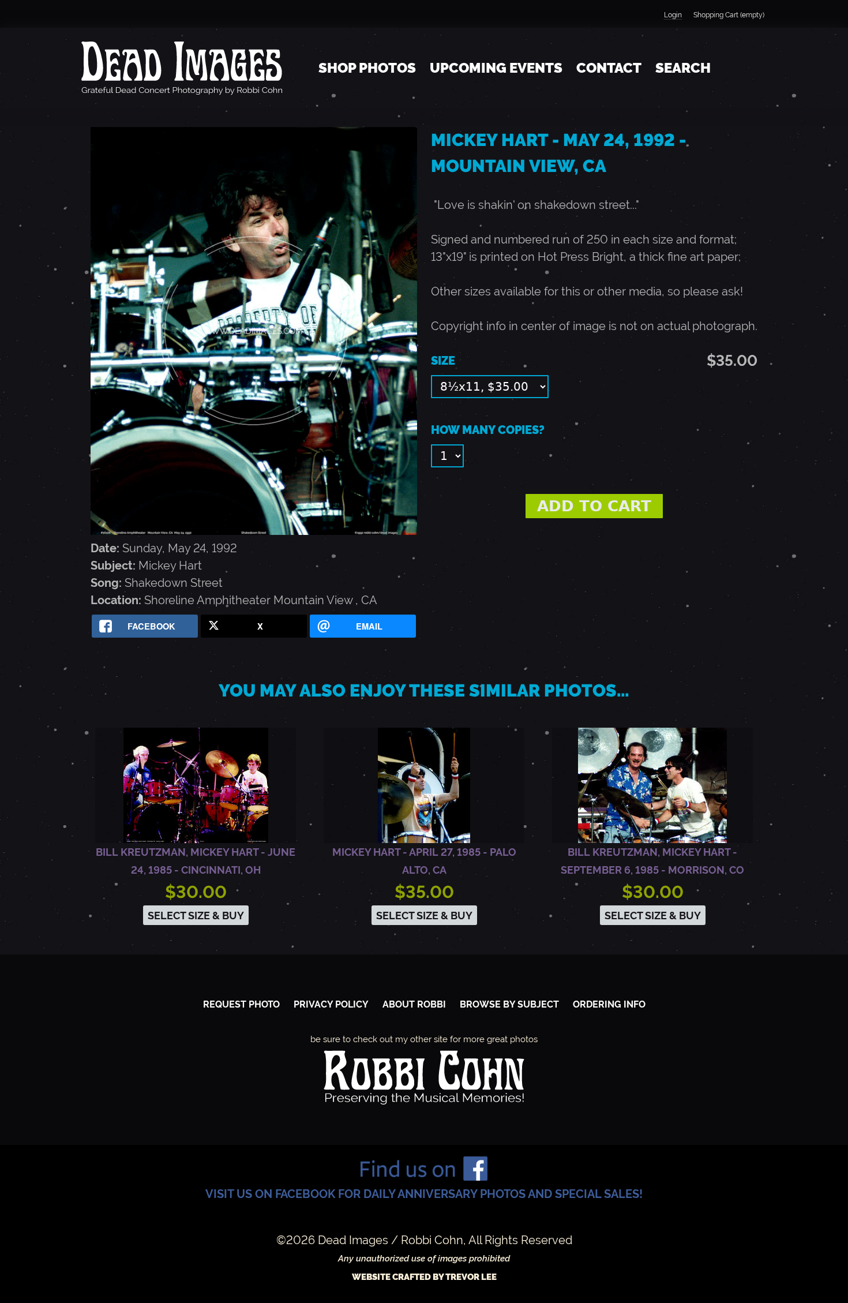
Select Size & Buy (196, 915)
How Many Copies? (488, 430)
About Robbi (414, 1004)
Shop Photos (367, 67)
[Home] (182, 68)
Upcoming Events (496, 67)
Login (673, 15)
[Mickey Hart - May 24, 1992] (254, 531)
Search (683, 67)
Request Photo (241, 1004)
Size (443, 361)
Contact (608, 67)
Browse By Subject (509, 1004)
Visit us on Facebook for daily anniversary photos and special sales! (424, 1194)
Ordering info (609, 1004)
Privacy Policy (331, 1004)
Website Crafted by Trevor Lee (424, 1277)
